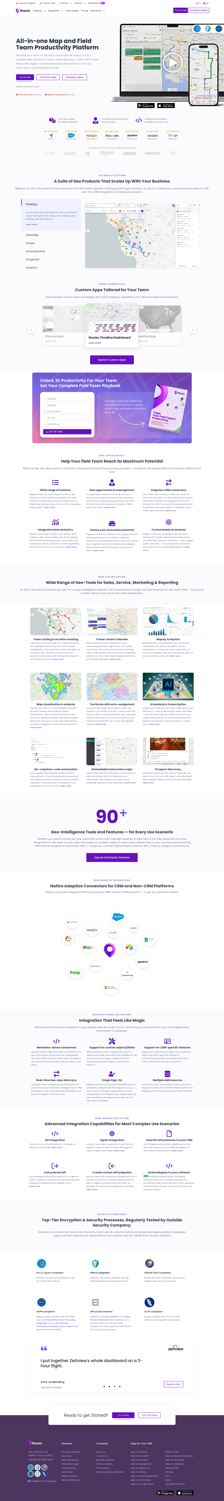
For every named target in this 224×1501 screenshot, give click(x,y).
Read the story (173, 1384)
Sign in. (37, 86)
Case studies (72, 10)
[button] (104, 1386)
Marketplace (94, 3)
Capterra (50, 139)
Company (63, 3)
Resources (96, 10)
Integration (54, 10)
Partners (78, 3)
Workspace (173, 139)
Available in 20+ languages (43, 1481)
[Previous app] (31, 330)
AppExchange (71, 139)
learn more (72, 1326)
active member (110, 1316)
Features (37, 10)
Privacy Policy (52, 1319)
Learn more (49, 507)
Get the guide (55, 432)
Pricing (84, 10)
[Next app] (192, 330)
